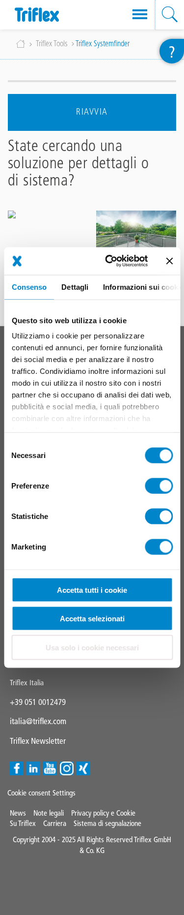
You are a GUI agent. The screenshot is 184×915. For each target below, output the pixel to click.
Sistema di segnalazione (107, 823)
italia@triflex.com (38, 721)
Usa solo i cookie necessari (92, 647)
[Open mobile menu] (139, 14)
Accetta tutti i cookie (92, 589)
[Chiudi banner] (169, 260)
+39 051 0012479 (38, 702)
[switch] (159, 485)
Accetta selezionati (92, 618)
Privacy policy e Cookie (103, 813)
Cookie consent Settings (41, 792)
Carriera (54, 823)
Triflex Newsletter (38, 741)
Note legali (48, 813)
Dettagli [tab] (74, 286)
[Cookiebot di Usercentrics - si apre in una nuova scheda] (110, 261)
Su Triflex (23, 823)
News (18, 813)
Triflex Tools (52, 44)
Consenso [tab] (29, 286)
